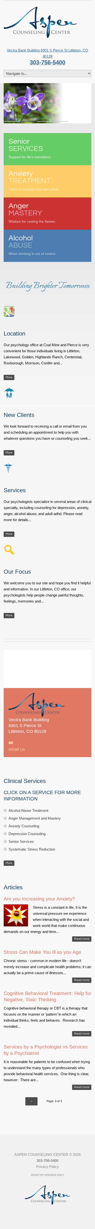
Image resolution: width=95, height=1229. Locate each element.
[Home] (40, 22)
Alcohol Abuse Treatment (28, 810)
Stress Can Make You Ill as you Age (42, 952)
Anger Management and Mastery (35, 818)
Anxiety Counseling (24, 826)
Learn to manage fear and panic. (34, 180)
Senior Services (21, 841)
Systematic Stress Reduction (32, 849)
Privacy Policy (47, 1167)
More (9, 377)
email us (17, 749)
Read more (81, 938)
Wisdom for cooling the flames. (32, 212)
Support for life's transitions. (30, 148)
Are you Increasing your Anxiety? (39, 898)
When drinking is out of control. (32, 245)
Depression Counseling (27, 834)
